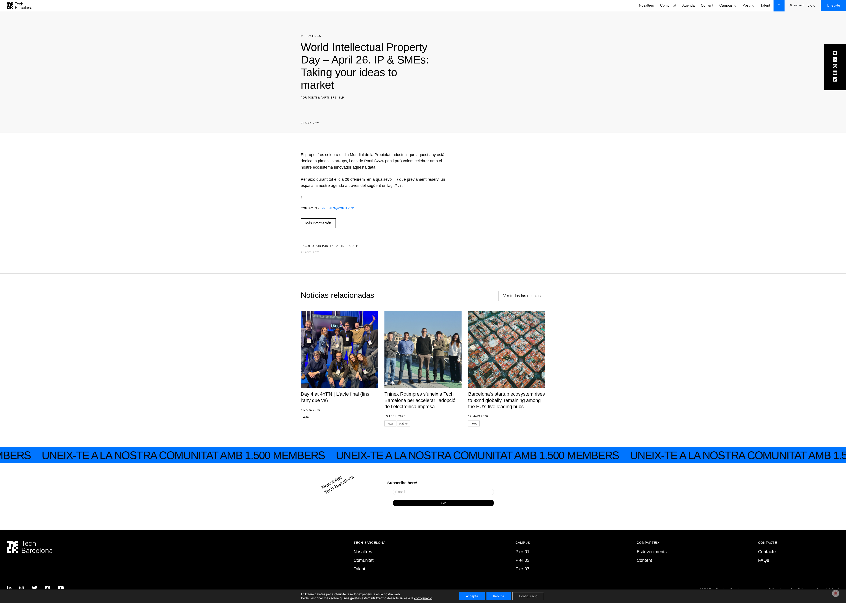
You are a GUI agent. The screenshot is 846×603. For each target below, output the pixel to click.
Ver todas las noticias (522, 296)
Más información (318, 223)
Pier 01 (522, 551)
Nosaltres (646, 5)
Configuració (528, 596)
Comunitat (668, 5)
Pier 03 (522, 560)
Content (707, 5)
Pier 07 (522, 568)
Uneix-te (833, 5)
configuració (423, 598)
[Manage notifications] (835, 593)
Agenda (688, 5)
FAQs (763, 560)
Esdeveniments (652, 551)
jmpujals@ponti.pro (337, 208)
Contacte (767, 551)
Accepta (472, 596)
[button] (811, 6)
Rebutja (498, 596)
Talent (765, 5)
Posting (748, 5)
